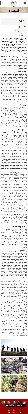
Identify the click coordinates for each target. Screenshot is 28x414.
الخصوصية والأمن (20, 412)
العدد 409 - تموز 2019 (20, 31)
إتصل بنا (7, 411)
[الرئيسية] (14, 4)
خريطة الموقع (11, 412)
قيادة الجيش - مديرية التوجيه (17, 411)
